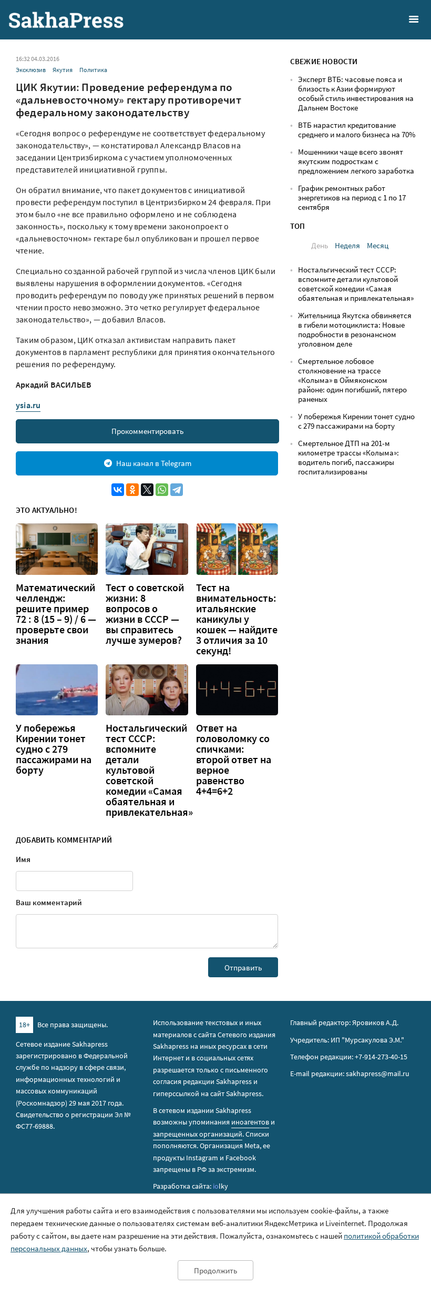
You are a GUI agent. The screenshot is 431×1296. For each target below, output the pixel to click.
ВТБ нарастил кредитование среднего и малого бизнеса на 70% (356, 129)
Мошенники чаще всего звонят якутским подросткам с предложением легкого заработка (356, 161)
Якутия (63, 70)
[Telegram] (176, 489)
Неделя (347, 245)
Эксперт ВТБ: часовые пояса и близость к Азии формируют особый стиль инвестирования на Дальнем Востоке (356, 93)
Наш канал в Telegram (153, 463)
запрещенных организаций (197, 1134)
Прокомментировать (147, 431)
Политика (93, 70)
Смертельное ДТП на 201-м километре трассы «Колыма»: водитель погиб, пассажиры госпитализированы (348, 457)
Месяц (377, 245)
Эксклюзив (31, 70)
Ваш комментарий (49, 902)
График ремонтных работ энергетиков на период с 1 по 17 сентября (352, 197)
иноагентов (250, 1122)
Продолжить (215, 1270)
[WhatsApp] (162, 489)
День (319, 245)
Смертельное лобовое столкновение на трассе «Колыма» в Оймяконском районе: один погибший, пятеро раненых (352, 380)
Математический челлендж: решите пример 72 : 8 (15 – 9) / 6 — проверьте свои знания (56, 613)
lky (220, 1186)
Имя (23, 859)
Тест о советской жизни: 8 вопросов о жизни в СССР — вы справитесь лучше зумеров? (145, 613)
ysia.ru (28, 405)
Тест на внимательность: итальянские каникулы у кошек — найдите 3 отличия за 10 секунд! (237, 619)
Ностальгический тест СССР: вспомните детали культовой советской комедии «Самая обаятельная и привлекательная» (149, 770)
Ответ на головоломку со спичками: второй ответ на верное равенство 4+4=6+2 (233, 759)
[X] (147, 489)
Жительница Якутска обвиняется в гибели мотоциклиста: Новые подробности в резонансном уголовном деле (355, 329)
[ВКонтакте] (117, 489)
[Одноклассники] (132, 489)
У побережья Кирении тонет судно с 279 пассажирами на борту (53, 749)
